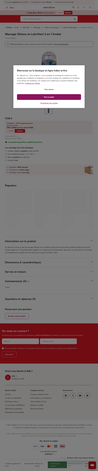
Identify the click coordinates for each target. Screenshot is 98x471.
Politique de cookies (32, 83)
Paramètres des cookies (49, 103)
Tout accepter (49, 97)
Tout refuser (49, 89)
